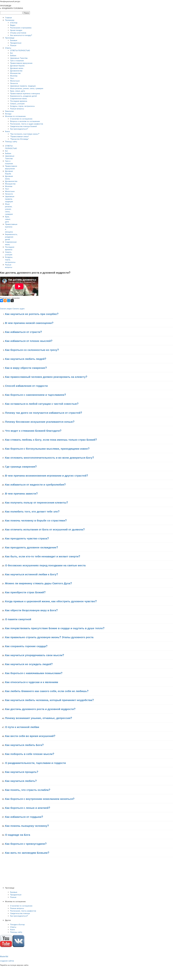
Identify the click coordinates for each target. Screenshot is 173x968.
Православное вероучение (21, 63)
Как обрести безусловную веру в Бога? (31, 610)
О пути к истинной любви (22, 727)
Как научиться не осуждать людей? (29, 664)
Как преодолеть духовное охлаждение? (31, 547)
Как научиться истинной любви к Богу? (31, 574)
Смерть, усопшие (17, 103)
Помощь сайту (11, 141)
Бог (11, 53)
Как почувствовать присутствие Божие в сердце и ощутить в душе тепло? (54, 628)
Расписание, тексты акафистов (23, 910)
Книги (7, 131)
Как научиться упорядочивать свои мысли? (34, 655)
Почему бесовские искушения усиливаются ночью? (39, 421)
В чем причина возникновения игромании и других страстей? (46, 475)
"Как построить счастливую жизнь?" (25, 134)
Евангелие (9, 111)
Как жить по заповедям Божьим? (27, 852)
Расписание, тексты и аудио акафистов (26, 123)
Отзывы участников (18, 32)
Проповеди (9, 37)
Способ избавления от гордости (26, 386)
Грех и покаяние (17, 60)
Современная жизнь (18, 98)
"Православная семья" (19, 136)
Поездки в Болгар (17, 924)
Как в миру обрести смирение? (26, 368)
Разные (13, 45)
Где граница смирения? (21, 466)
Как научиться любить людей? (25, 359)
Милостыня (15, 80)
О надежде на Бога (17, 834)
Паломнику (9, 20)
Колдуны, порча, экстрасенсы (22, 106)
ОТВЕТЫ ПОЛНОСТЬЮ (20, 50)
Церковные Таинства (18, 58)
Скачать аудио (19, 308)
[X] (12, 300)
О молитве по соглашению (21, 118)
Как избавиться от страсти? (23, 332)
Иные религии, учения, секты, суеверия (26, 88)
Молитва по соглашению (15, 116)
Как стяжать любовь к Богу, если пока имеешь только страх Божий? (51, 439)
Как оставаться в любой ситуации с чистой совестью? (42, 403)
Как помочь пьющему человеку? (27, 825)
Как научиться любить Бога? (24, 745)
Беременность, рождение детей (23, 96)
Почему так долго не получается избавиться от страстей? (43, 412)
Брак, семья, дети (17, 91)
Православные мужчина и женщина (25, 93)
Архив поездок (16, 30)
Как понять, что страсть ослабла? (27, 790)
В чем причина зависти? (21, 493)
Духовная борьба (17, 65)
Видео (12, 25)
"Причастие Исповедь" (19, 139)
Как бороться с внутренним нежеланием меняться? (39, 799)
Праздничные (15, 42)
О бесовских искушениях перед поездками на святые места (45, 565)
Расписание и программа (20, 27)
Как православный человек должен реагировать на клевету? (46, 377)
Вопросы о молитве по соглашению (25, 121)
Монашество (15, 73)
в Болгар (13, 22)
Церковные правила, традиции (23, 85)
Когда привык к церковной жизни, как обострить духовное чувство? (51, 601)
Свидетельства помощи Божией (23, 126)
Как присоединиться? (19, 128)
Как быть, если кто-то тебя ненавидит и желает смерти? (42, 556)
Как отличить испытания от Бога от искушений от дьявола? (45, 529)
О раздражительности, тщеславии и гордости (35, 763)
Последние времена (18, 101)
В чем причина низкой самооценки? (29, 323)
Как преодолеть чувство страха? (27, 538)
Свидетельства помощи (20, 913)
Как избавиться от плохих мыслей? (28, 341)
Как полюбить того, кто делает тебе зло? (32, 511)
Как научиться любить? (21, 781)
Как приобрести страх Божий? (25, 592)
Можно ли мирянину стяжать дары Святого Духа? (38, 583)
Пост (12, 78)
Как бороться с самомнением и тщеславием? (35, 394)
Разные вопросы (17, 108)
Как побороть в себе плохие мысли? (29, 754)
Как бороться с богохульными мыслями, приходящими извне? (47, 448)
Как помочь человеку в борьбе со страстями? (36, 520)
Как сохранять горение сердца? (26, 646)
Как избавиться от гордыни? (24, 817)
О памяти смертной (18, 619)
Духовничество (16, 70)
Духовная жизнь (16, 68)
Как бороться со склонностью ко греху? (32, 350)
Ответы (8, 48)
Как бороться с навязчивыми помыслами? (33, 673)
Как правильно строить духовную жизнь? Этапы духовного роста (49, 637)
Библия (13, 55)
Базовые (13, 40)
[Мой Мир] (8, 300)
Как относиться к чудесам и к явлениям (31, 682)
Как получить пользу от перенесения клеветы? (36, 502)
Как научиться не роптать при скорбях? (32, 314)
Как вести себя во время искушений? (30, 736)
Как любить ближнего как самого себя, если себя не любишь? (47, 691)
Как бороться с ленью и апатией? (27, 808)
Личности (14, 83)
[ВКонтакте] (1, 300)
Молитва (13, 75)
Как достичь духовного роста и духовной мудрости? (40, 709)
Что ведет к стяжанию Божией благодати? (33, 430)
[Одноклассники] (5, 300)
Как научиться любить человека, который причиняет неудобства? (49, 700)
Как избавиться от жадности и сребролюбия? (35, 484)
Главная (8, 17)
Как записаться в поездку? (21, 35)
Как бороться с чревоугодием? (26, 843)
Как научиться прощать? (21, 772)
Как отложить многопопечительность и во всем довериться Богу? (49, 457)
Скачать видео (6, 308)
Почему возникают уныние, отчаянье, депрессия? (38, 718)
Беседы (8, 113)
